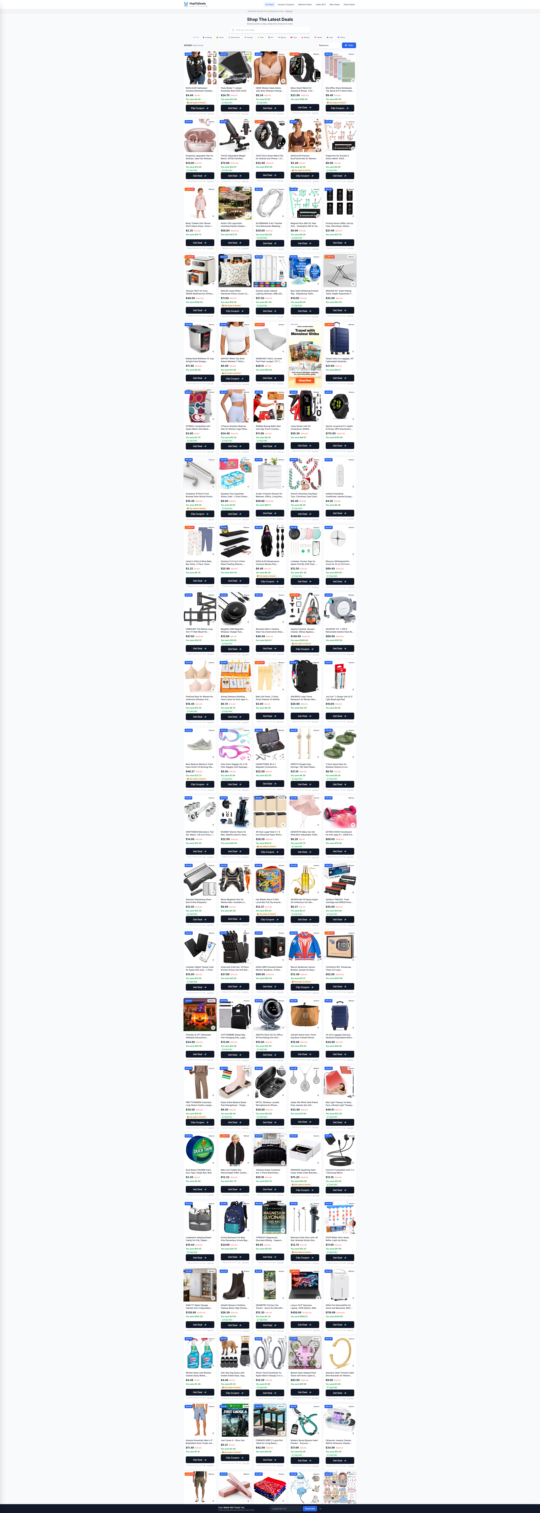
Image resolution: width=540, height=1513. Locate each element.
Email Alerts (349, 4)
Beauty (307, 37)
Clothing (208, 37)
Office (342, 37)
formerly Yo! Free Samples (197, 6)
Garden (250, 37)
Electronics (235, 37)
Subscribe (310, 1508)
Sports (283, 37)
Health (319, 37)
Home (221, 37)
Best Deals (335, 4)
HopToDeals (198, 3)
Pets (262, 37)
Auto (331, 37)
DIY (272, 37)
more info (288, 11)
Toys (295, 37)
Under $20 (321, 4)
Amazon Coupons (286, 4)
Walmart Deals (305, 4)
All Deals (269, 4)
